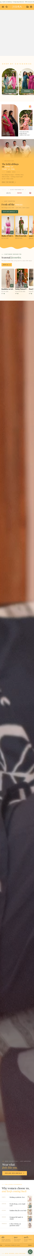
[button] (30, 1251)
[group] (17, 33)
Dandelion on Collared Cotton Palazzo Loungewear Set (8, 289)
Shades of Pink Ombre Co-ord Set (8, 236)
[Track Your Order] (27, 7)
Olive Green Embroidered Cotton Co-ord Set (21, 236)
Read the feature (8, 182)
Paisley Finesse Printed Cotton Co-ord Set (21, 289)
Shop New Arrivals (9, 211)
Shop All (6, 264)
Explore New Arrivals (13, 1173)
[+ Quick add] (12, 232)
